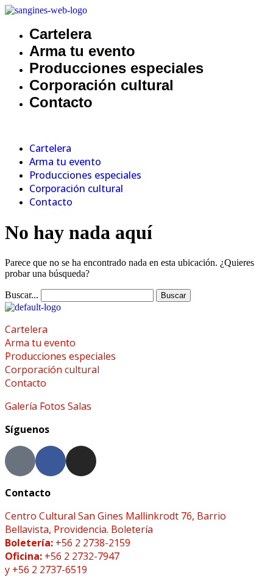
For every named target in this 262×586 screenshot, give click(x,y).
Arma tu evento (82, 51)
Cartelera (60, 34)
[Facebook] (50, 461)
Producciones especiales (116, 68)
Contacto (61, 102)
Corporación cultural (101, 85)
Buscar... (21, 295)
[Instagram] (81, 461)
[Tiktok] (20, 461)
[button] (131, 126)
